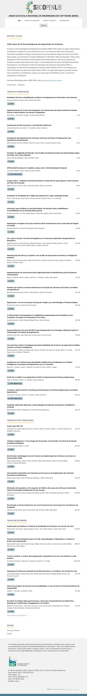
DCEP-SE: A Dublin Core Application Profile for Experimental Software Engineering (40, 377)
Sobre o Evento (49, 20)
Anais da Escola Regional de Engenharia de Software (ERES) (43, 16)
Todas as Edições (31, 20)
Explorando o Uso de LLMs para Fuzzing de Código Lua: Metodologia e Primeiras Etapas (42, 302)
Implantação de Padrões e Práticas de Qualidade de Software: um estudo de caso (40, 526)
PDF (11, 104)
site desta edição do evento (52, 80)
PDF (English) (15, 174)
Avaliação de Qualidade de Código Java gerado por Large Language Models (37, 196)
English (9, 634)
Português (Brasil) (13, 630)
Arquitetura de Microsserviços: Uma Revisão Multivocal (29, 125)
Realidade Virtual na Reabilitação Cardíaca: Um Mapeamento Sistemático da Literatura (42, 97)
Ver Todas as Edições (16, 615)
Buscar (43, 25)
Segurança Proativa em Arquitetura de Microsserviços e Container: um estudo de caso (42, 571)
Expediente (64, 20)
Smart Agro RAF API (15, 426)
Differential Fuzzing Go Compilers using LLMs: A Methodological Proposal (37, 168)
